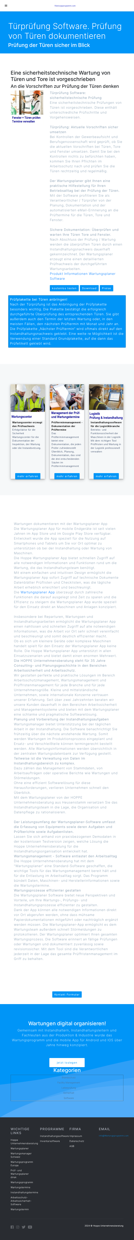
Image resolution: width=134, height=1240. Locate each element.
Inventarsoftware (50, 1141)
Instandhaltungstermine (24, 1192)
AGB (71, 1146)
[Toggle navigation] (6, 5)
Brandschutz (69, 1077)
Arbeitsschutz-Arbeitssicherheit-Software (21, 1201)
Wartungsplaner (20, 1148)
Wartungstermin (20, 1209)
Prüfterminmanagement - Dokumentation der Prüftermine (66, 426)
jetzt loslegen (67, 1062)
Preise (106, 288)
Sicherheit (68, 1092)
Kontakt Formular (67, 994)
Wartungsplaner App (38, 592)
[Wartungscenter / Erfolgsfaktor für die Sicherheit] (28, 402)
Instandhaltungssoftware (54, 1136)
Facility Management (68, 1082)
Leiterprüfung (68, 1087)
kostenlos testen (64, 288)
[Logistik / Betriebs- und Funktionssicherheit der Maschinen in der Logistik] (106, 402)
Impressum (75, 1136)
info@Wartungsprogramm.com (114, 1135)
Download (89, 288)
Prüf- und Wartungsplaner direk (20, 1174)
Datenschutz (76, 1141)
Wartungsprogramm (22, 1182)
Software (69, 1098)
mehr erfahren (27, 476)
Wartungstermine (20, 1187)
